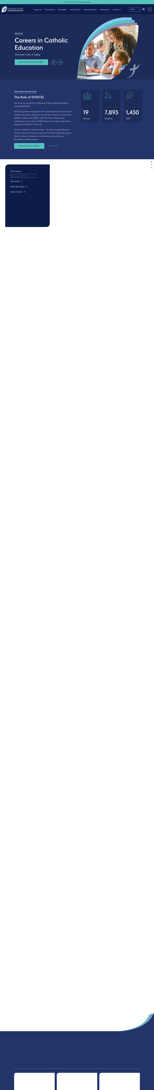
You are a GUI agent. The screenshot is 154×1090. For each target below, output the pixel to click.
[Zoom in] (151, 161)
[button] (42, 9)
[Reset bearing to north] (151, 167)
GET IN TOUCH (53, 146)
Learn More (24, 67)
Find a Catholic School (28, 146)
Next (46, 66)
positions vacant (86, 2)
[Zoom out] (151, 164)
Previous (39, 66)
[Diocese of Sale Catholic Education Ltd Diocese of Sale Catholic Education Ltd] (13, 9)
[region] (77, 595)
